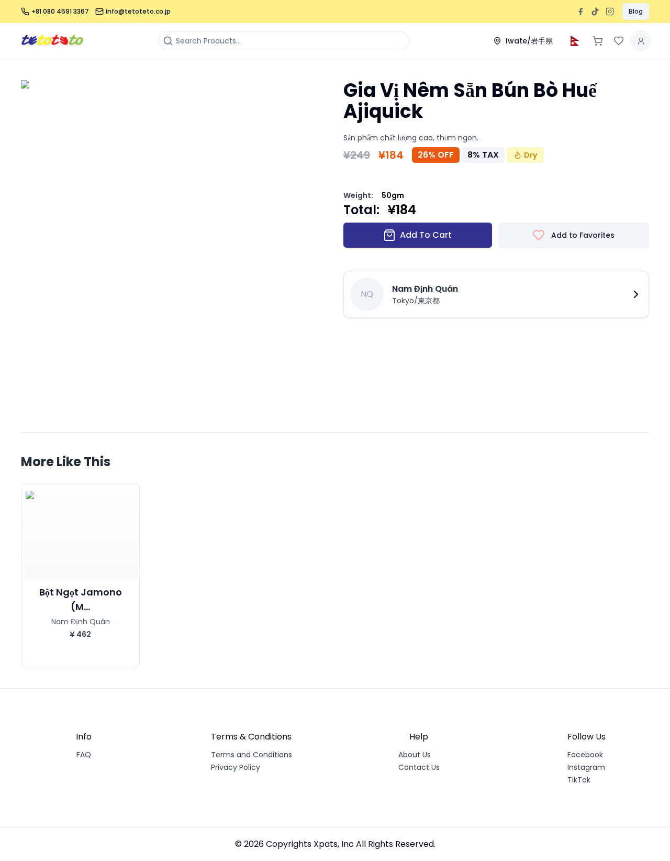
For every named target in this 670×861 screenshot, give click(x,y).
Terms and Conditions (251, 754)
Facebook (585, 754)
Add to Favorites (583, 235)
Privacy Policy (235, 767)
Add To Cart (426, 235)
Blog (636, 11)
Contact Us (419, 767)
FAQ (83, 754)
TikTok (578, 780)
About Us (414, 754)
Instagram (586, 767)
